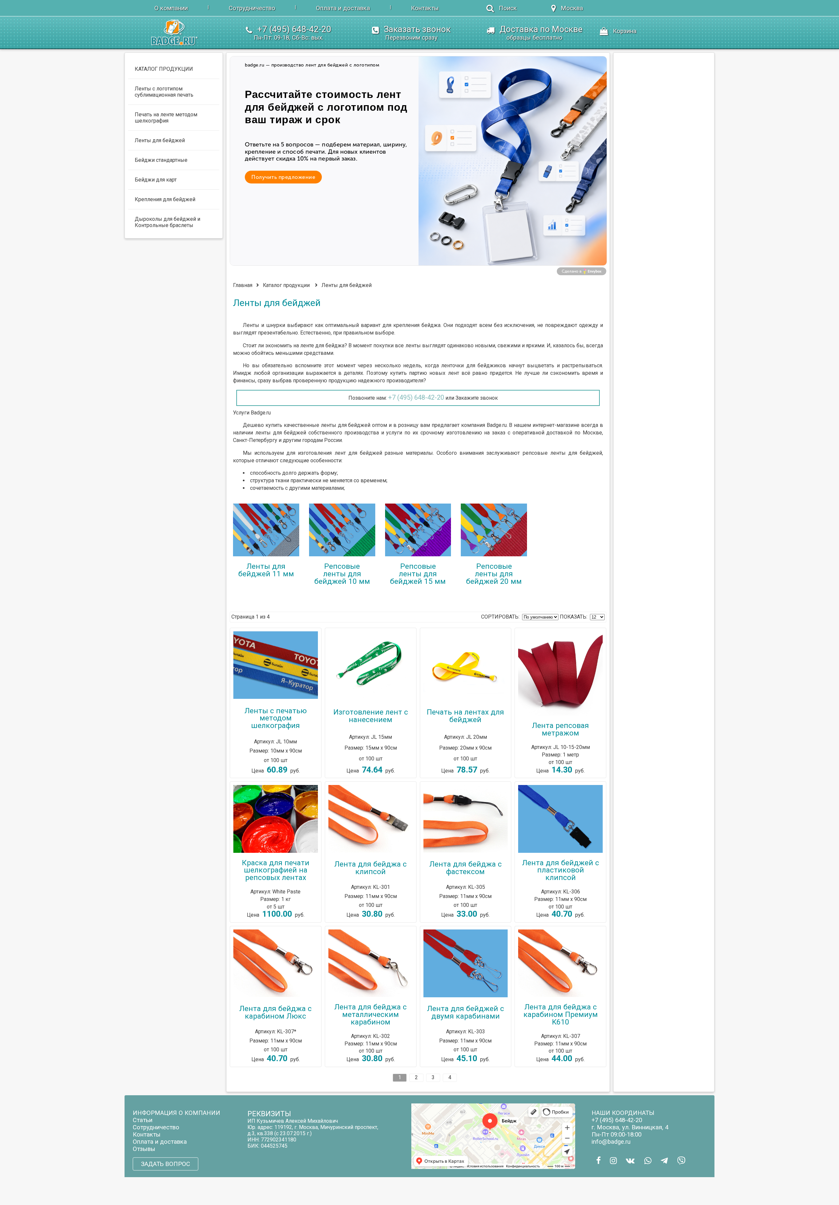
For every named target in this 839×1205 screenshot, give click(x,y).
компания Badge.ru (484, 425)
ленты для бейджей (346, 425)
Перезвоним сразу (411, 37)
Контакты (425, 8)
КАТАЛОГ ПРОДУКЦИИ (164, 69)
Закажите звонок (477, 398)
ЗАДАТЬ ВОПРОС (165, 1164)
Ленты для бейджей (347, 285)
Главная (242, 285)
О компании (171, 8)
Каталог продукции (286, 285)
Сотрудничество (252, 8)
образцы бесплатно (534, 37)
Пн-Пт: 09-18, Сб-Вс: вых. (288, 37)
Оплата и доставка (343, 8)
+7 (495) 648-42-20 (416, 397)
